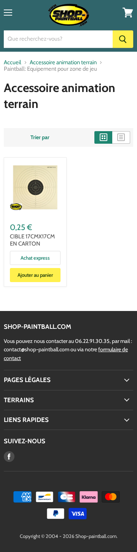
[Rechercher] (123, 39)
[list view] (121, 137)
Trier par (39, 137)
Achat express (35, 258)
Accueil (12, 62)
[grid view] (103, 137)
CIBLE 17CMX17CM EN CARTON (32, 240)
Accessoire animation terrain (63, 62)
